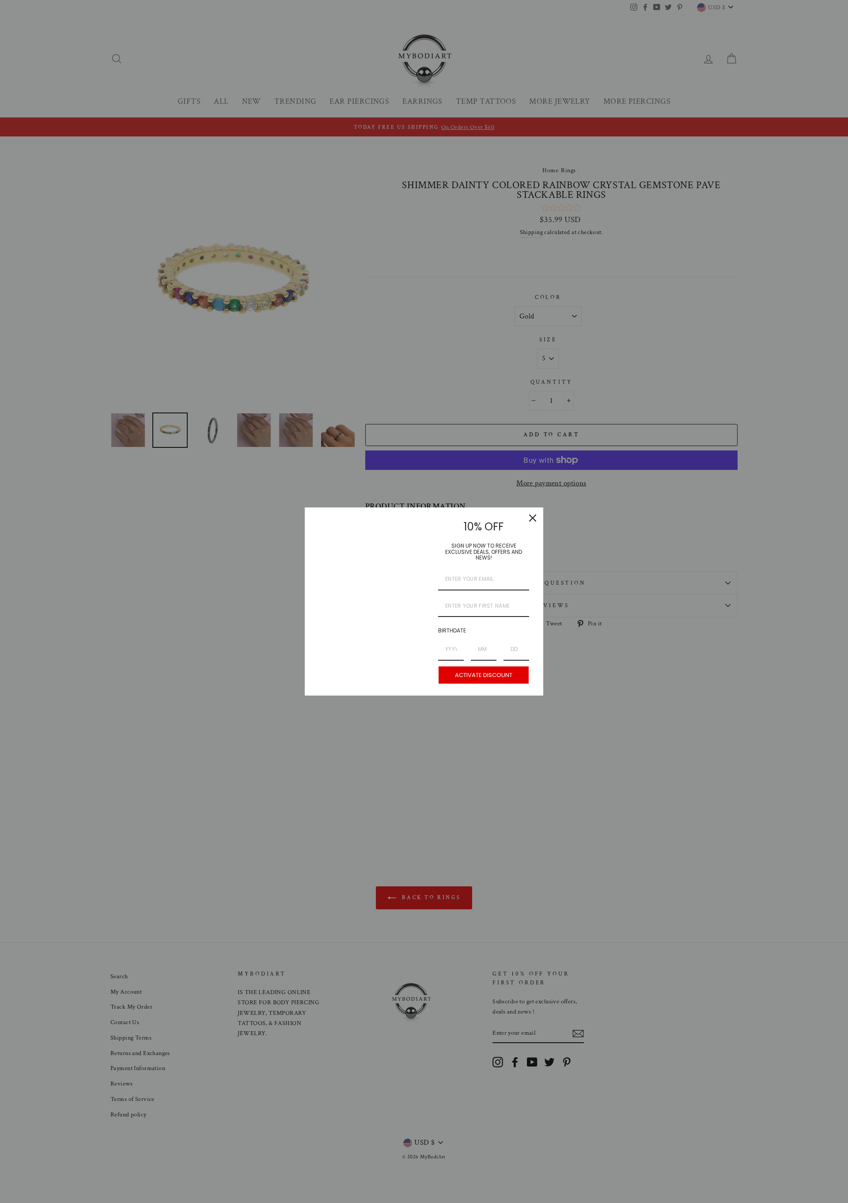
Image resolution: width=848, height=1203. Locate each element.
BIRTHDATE (452, 630)
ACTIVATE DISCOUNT (483, 675)
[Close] (532, 518)
